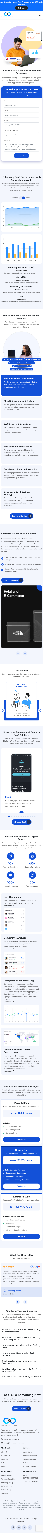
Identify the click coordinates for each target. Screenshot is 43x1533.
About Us (4, 1452)
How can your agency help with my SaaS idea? (19, 1346)
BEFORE (15, 198)
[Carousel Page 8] (25, 816)
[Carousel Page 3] (14, 816)
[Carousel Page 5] (18, 816)
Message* (7, 140)
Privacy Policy (6, 1475)
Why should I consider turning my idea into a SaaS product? (18, 1338)
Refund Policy (6, 1486)
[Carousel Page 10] (30, 816)
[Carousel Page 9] (28, 816)
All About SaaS (20, 822)
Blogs (3, 1466)
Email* (6, 110)
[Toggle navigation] (39, 15)
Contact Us (5, 1456)
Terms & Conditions (8, 1479)
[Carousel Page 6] (21, 816)
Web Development (30, 1463)
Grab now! (21, 8)
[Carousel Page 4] (16, 816)
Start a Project (20, 1409)
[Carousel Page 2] (12, 816)
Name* (6, 101)
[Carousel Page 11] (32, 816)
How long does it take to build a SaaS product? (18, 1354)
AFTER (28, 198)
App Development (30, 1456)
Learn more (8, 905)
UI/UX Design (28, 1452)
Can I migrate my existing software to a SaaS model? (19, 1362)
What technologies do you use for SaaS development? (19, 1370)
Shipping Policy (7, 1483)
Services (4, 1459)
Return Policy (6, 1490)
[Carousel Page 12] (34, 816)
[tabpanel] (21, 782)
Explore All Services (20, 516)
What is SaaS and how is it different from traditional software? (20, 1330)
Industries (5, 1463)
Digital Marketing (29, 1459)
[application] (20, 217)
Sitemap (4, 1493)
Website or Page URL (11, 130)
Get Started (21, 1139)
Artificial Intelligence (30, 1466)
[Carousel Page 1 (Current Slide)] (9, 816)
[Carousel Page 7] (23, 816)
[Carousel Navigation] (21, 653)
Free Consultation (11, 580)
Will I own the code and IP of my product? (20, 1377)
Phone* (6, 120)
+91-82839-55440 (11, 1439)
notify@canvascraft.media (14, 1443)
